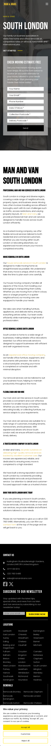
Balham (6, 655)
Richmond (23, 676)
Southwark (8, 676)
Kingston (22, 655)
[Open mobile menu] (47, 4)
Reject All (25, 740)
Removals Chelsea (33, 703)
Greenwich (38, 638)
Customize (25, 734)
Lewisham (23, 669)
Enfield (21, 658)
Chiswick (22, 634)
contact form (9, 524)
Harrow (6, 672)
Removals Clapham (33, 691)
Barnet (36, 641)
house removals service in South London (26, 263)
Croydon (22, 651)
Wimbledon (23, 672)
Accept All (25, 727)
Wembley (37, 672)
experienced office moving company (27, 354)
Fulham (6, 651)
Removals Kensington (8, 697)
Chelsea (22, 641)
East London (9, 634)
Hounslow (23, 679)
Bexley (36, 634)
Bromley (7, 662)
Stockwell (22, 630)
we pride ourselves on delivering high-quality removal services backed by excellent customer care (22, 452)
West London (9, 665)
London (22, 662)
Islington (37, 669)
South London (40, 665)
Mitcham (37, 645)
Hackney (37, 679)
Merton (36, 676)
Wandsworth (24, 665)
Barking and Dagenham (8, 646)
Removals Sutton (11, 703)
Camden (37, 651)
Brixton (6, 658)
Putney (6, 669)
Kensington (8, 679)
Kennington (39, 630)
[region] (25, 725)
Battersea (38, 655)
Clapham (38, 658)
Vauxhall (22, 645)
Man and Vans (30, 214)
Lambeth (7, 630)
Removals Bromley (12, 691)
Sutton (36, 662)
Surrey (6, 638)
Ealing (6, 641)
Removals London (32, 696)
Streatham (23, 638)
